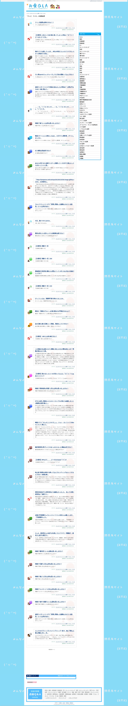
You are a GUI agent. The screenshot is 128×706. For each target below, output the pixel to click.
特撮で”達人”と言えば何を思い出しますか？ (48, 576)
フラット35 (83, 106)
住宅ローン (83, 104)
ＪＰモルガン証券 (84, 129)
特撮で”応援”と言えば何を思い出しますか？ (48, 564)
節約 (81, 39)
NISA (81, 37)
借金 (81, 66)
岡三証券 (82, 118)
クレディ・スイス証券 (86, 122)
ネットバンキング (84, 47)
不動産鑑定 (83, 85)
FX (80, 45)
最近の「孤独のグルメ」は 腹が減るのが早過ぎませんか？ (52, 311)
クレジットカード (84, 57)
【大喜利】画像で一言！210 (43, 286)
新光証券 (82, 131)
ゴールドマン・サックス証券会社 (88, 124)
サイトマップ (99, 0)
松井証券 (82, 139)
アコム (95, 694)
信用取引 (82, 152)
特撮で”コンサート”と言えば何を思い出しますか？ (50, 589)
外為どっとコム (84, 112)
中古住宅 (82, 97)
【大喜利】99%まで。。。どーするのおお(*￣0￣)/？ (51, 459)
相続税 (61, 696)
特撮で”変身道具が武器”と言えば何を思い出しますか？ (51, 388)
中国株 (81, 158)
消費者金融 (83, 83)
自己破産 (82, 62)
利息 (81, 72)
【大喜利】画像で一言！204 (43, 258)
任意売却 (82, 76)
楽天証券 (82, 148)
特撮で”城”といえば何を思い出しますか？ (47, 123)
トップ (28, 13)
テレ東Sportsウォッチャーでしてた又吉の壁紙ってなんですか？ (54, 74)
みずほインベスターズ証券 (87, 145)
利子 (81, 70)
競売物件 (82, 102)
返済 (81, 68)
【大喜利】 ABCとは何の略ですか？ (46, 336)
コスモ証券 (83, 127)
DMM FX (82, 110)
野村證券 (82, 137)
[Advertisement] (83, 6)
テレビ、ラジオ (42, 13)
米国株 (81, 156)
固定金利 (82, 150)
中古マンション (84, 95)
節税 (65, 696)
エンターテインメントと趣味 (34, 13)
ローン (81, 64)
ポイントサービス (84, 51)
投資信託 (82, 43)
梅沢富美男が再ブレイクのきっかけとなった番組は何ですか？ (53, 447)
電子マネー (83, 53)
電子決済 (82, 55)
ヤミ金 (56, 696)
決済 (81, 49)
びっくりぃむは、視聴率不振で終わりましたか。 (49, 298)
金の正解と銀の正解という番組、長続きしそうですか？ (51, 324)
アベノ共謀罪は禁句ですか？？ (44, 22)
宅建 (81, 87)
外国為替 (82, 41)
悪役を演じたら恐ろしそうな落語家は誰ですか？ (49, 233)
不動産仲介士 (83, 91)
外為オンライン (84, 108)
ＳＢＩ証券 (83, 116)
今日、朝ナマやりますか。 (43, 220)
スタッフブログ (73, 698)
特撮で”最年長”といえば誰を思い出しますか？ (49, 551)
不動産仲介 (83, 93)
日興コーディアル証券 (86, 135)
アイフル (51, 696)
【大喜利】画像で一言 (41, 246)
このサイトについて (93, 0)
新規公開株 (83, 154)
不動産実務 (83, 89)
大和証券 (82, 133)
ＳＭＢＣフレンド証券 (86, 114)
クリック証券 (83, 120)
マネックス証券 (84, 141)
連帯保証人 (83, 78)
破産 (81, 59)
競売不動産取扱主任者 (86, 99)
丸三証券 (82, 143)
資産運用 (82, 81)
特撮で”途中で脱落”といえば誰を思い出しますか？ (50, 601)
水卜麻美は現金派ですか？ (43, 150)
